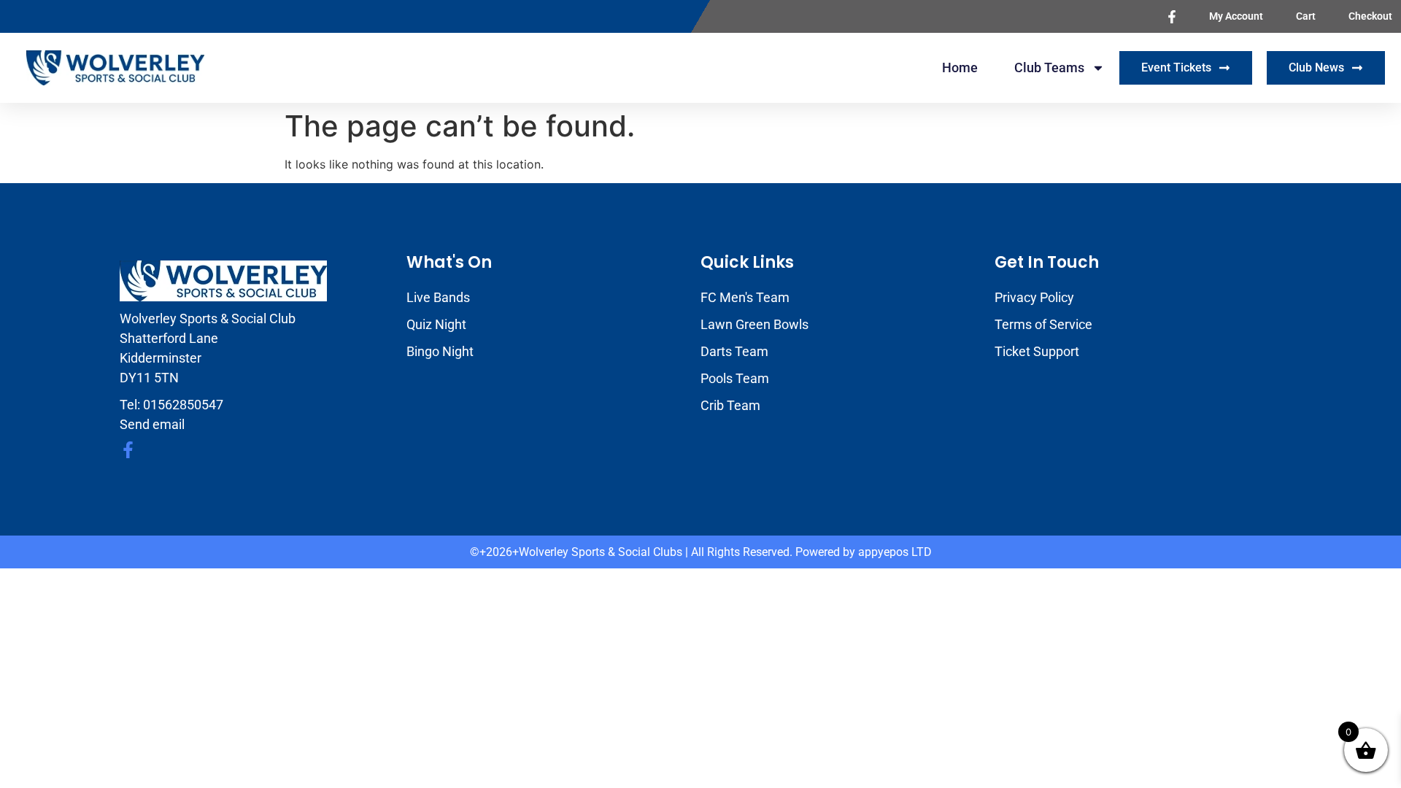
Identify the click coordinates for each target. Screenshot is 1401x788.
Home (960, 67)
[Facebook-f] (128, 449)
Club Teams (1049, 67)
